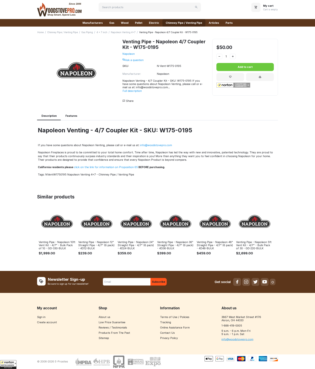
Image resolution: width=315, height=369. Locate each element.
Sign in (41, 317)
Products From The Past (114, 332)
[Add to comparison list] (260, 77)
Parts (229, 22)
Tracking (165, 322)
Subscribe (158, 281)
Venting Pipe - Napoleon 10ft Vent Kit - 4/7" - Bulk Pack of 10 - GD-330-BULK (57, 245)
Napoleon (128, 53)
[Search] (196, 7)
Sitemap (104, 338)
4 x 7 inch (101, 32)
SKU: (125, 66)
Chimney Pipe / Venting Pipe (184, 22)
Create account (47, 322)
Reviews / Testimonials (113, 327)
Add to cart (245, 67)
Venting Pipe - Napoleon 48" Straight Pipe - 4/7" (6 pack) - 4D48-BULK (215, 245)
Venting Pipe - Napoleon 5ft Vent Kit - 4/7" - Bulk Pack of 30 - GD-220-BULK (254, 245)
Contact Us (167, 332)
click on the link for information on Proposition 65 (106, 167)
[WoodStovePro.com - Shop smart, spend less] (59, 9)
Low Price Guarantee (112, 322)
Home (40, 32)
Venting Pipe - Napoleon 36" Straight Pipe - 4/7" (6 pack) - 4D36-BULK (175, 245)
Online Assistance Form (175, 327)
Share (129, 100)
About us (104, 317)
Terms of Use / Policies (174, 317)
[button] (8, 364)
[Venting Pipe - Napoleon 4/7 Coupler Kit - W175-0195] (76, 70)
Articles (214, 22)
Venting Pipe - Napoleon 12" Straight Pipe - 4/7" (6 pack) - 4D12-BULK (96, 245)
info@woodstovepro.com (156, 145)
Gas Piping (87, 32)
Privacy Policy (169, 338)
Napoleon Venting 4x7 (123, 32)
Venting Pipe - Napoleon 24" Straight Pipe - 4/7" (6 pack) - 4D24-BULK (136, 245)
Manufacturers (93, 22)
